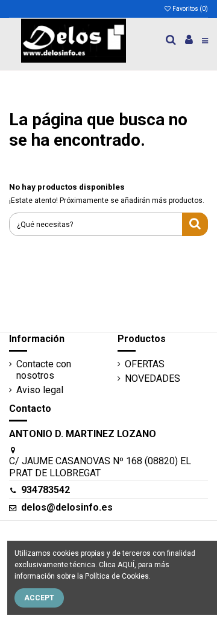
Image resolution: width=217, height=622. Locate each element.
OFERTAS (145, 364)
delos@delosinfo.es (67, 507)
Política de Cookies (117, 576)
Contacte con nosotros (43, 369)
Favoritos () (189, 8)
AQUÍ (126, 565)
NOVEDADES (152, 378)
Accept (39, 598)
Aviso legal (39, 390)
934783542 (45, 490)
